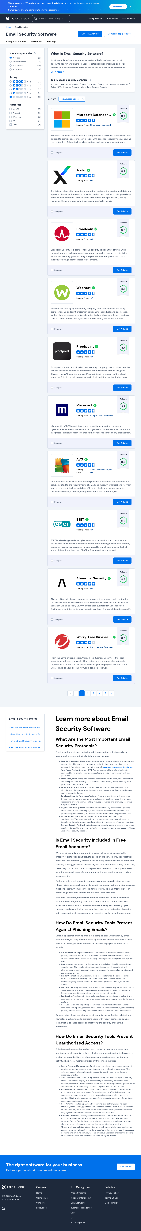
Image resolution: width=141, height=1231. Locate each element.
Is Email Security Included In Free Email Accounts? (26, 734)
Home (39, 1192)
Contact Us (42, 1197)
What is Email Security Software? (77, 53)
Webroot (83, 288)
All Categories (77, 1222)
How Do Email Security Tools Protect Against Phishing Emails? (26, 740)
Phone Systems (78, 1192)
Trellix (81, 170)
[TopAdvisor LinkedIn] (3, 1208)
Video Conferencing (80, 1197)
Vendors (40, 1202)
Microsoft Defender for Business (93, 115)
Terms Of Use (111, 1197)
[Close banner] (130, 6)
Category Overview (16, 41)
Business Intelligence (81, 1207)
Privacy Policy (112, 1192)
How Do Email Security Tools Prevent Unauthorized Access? (26, 747)
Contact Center (78, 1202)
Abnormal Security (91, 578)
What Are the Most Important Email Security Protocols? (26, 727)
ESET (80, 519)
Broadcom (84, 229)
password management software (117, 767)
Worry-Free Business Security (93, 637)
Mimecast (84, 405)
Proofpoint (85, 346)
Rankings (51, 41)
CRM (72, 1212)
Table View (36, 41)
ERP (72, 1217)
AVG (79, 459)
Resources (41, 1207)
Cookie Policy (111, 1202)
